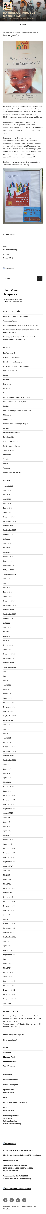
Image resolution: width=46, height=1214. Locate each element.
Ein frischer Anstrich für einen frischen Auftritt (21, 325)
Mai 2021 (6, 733)
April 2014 (7, 964)
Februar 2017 (8, 897)
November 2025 (9, 521)
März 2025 (7, 552)
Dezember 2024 (9, 561)
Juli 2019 (6, 818)
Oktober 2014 (8, 950)
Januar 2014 (7, 977)
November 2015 (9, 928)
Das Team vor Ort (9, 353)
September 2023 (9, 614)
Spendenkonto (8, 450)
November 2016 (9, 906)
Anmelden (7, 1053)
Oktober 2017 (8, 893)
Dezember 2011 (9, 990)
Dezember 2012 (9, 986)
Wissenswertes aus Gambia (13, 472)
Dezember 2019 (9, 795)
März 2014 (7, 968)
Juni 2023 (7, 627)
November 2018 (9, 853)
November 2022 (9, 658)
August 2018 (8, 866)
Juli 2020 (6, 765)
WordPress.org (9, 1066)
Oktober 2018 (8, 857)
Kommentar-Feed (10, 1061)
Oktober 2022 (8, 663)
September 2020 (9, 760)
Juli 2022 (6, 672)
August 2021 (8, 720)
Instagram (7, 388)
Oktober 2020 (8, 756)
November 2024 (9, 566)
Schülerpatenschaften (11, 446)
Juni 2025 (7, 543)
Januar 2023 (8, 650)
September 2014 (9, 955)
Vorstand (6, 468)
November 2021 (9, 707)
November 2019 (9, 800)
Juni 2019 (6, 822)
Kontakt (6, 406)
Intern (5, 393)
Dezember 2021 (9, 703)
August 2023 (8, 619)
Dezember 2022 (9, 654)
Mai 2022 (6, 681)
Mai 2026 (6, 495)
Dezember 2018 (9, 849)
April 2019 (7, 831)
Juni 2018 (6, 871)
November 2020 (9, 751)
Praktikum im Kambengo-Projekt (15, 424)
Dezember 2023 (9, 601)
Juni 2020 (7, 769)
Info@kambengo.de (10, 1160)
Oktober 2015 (8, 933)
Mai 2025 (6, 548)
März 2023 (7, 641)
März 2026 (7, 504)
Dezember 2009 (9, 999)
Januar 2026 (8, 512)
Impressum (7, 384)
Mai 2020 (6, 773)
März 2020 (7, 782)
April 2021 (7, 738)
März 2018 (7, 884)
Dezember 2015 (9, 924)
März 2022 (7, 689)
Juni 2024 (7, 583)
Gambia (6, 375)
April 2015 (7, 946)
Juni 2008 (7, 1003)
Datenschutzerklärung (11, 357)
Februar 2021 (8, 742)
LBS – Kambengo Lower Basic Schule (17, 411)
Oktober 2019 (8, 804)
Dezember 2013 (9, 981)
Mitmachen (7, 415)
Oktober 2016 (8, 910)
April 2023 (7, 636)
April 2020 (7, 778)
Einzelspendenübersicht (12, 362)
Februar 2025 (8, 557)
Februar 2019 (8, 840)
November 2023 (9, 605)
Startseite (7, 455)
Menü (24, 24)
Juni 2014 (6, 959)
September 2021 (9, 716)
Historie (6, 380)
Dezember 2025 (9, 517)
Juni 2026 (7, 490)
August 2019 (8, 813)
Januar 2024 (8, 596)
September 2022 (9, 667)
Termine (6, 459)
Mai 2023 (6, 632)
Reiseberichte (8, 437)
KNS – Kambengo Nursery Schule (15, 402)
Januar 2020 (8, 791)
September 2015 (9, 937)
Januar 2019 (7, 844)
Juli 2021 (6, 725)
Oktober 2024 (8, 570)
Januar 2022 (7, 698)
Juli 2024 (6, 579)
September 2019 (9, 809)
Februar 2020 (8, 787)
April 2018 (7, 879)
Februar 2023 (8, 645)
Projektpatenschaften (11, 433)
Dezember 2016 (9, 902)
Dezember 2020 (9, 747)
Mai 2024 (6, 588)
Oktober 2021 (8, 711)
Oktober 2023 (8, 610)
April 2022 (7, 685)
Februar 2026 (8, 508)
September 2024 (9, 574)
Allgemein (10, 234)
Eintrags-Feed (9, 1057)
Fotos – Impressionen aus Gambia (16, 366)
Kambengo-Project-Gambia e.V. (19, 14)
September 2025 (9, 530)
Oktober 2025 (8, 526)
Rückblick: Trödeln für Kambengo (15, 317)
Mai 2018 (6, 875)
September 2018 (9, 862)
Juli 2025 (6, 539)
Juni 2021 (6, 729)
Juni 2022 (6, 676)
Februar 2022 (8, 694)
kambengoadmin (31, 32)
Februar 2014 (8, 972)
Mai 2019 (6, 826)
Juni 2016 (6, 915)
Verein (5, 464)
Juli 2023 (6, 623)
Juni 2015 (6, 941)
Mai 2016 (6, 919)
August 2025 (8, 535)
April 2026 (7, 499)
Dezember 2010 (9, 994)
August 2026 (8, 486)
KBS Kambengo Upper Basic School (16, 397)
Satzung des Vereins (11, 442)
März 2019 (7, 835)
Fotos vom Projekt (10, 371)
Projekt (6, 428)
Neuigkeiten (8, 419)
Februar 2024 (8, 592)
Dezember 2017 (9, 888)
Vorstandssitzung (10, 321)
